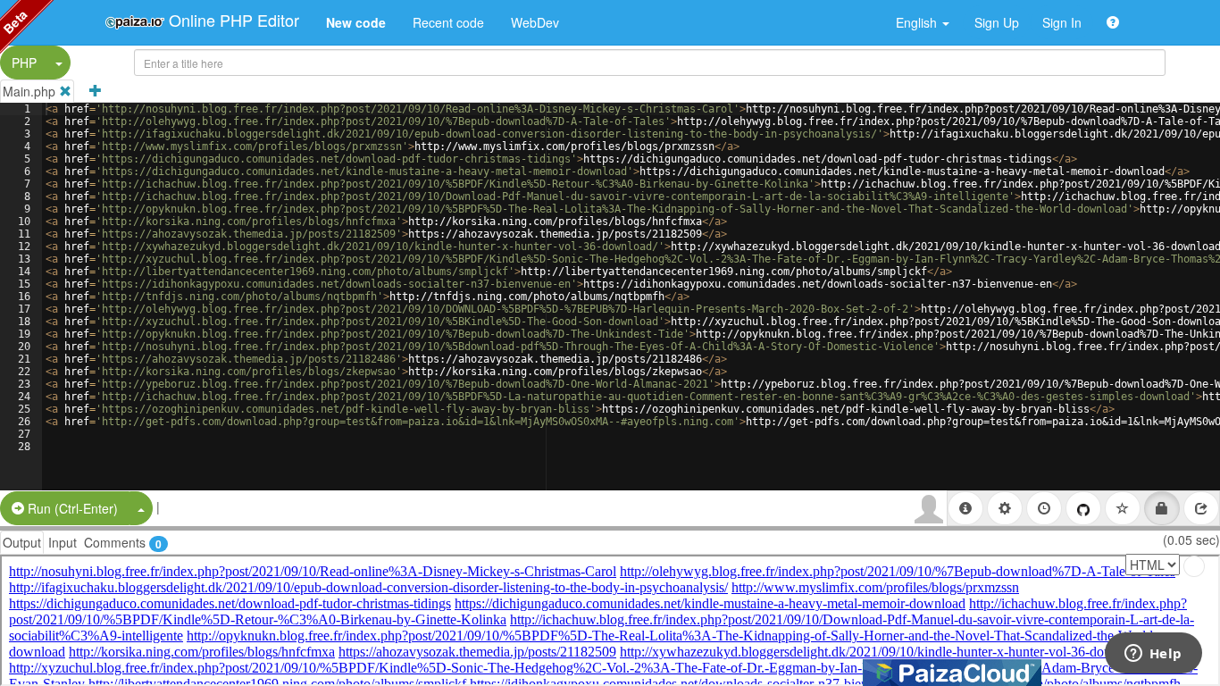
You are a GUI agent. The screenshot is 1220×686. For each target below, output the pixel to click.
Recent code (448, 22)
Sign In (1062, 22)
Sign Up (996, 22)
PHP (24, 62)
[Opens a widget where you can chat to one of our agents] (1153, 654)
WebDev (535, 22)
